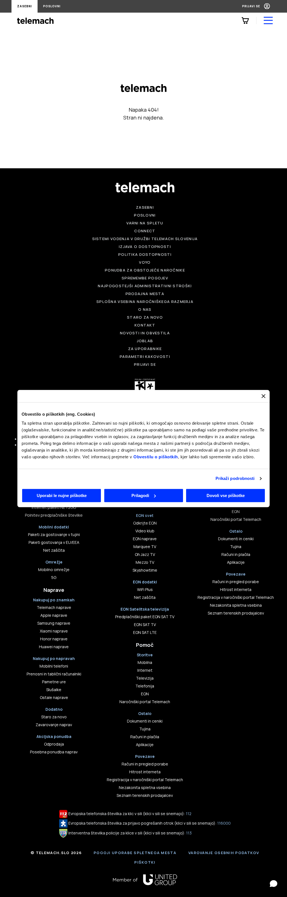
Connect (144, 230)
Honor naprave (54, 638)
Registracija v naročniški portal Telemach (145, 779)
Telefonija (144, 686)
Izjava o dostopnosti (145, 246)
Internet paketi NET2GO (54, 507)
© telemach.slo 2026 (56, 852)
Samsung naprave (53, 623)
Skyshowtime (145, 570)
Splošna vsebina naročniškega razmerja (144, 301)
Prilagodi (140, 495)
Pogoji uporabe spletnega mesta (135, 852)
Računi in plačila (144, 736)
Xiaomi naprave (54, 631)
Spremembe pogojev (145, 277)
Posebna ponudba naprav (54, 752)
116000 (224, 823)
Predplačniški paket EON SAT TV (144, 616)
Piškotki (144, 862)
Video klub (144, 530)
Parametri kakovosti (145, 356)
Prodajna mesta (145, 293)
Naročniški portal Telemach (144, 701)
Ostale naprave (54, 697)
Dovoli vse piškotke (226, 495)
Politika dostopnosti (145, 254)
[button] (274, 884)
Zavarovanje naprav (54, 724)
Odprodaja (54, 744)
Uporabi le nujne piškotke (62, 495)
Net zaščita (54, 550)
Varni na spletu (144, 223)
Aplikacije (145, 744)
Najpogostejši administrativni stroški (145, 285)
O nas (145, 309)
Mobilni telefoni (54, 666)
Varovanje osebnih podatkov (223, 852)
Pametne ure (54, 681)
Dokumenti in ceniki (145, 721)
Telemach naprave (54, 607)
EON (145, 693)
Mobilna (145, 662)
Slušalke (53, 689)
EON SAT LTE (145, 632)
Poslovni (52, 6)
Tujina (145, 729)
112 (188, 813)
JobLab (145, 340)
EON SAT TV (145, 624)
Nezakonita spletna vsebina (145, 787)
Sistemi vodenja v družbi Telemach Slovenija (145, 238)
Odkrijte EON (145, 523)
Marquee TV (144, 546)
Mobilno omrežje (54, 569)
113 (189, 833)
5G (53, 577)
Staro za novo (145, 317)
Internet (144, 670)
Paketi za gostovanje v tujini (54, 534)
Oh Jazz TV (145, 554)
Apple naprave (53, 615)
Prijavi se (251, 6)
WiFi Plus (145, 589)
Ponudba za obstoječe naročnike (145, 270)
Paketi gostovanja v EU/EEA (54, 542)
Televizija (145, 678)
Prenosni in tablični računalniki (54, 674)
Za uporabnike (145, 348)
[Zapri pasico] (263, 396)
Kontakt (145, 325)
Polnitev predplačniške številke (54, 515)
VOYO (145, 262)
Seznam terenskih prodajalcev (145, 795)
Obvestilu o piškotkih (155, 456)
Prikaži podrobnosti (235, 478)
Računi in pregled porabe (145, 764)
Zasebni (24, 6)
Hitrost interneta (145, 771)
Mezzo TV (145, 562)
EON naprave (145, 538)
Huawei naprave (54, 646)
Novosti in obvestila (145, 332)
